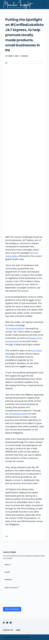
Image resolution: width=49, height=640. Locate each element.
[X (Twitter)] (7, 623)
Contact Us (8, 630)
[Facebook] (4, 623)
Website (8, 579)
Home (18, 630)
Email (7, 572)
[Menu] (45, 5)
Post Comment (12, 609)
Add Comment (12, 587)
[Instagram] (11, 623)
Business (24, 56)
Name (8, 564)
